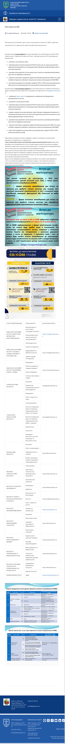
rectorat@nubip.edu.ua (18, 733)
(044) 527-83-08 (32, 735)
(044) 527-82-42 (16, 729)
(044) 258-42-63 (32, 733)
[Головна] (6, 723)
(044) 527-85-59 (32, 701)
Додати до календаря (41, 33)
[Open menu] (60, 19)
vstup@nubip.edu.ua (34, 738)
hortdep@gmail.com (34, 706)
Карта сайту (60, 729)
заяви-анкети (20, 96)
